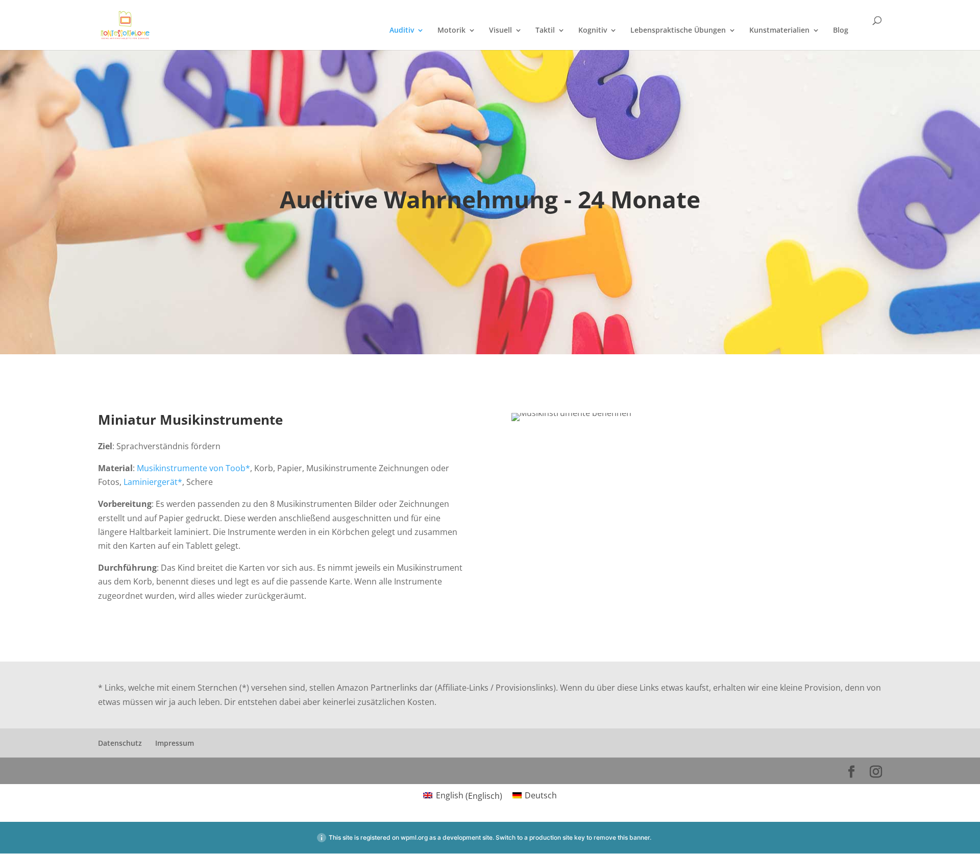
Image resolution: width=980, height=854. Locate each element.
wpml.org (414, 837)
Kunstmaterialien (779, 31)
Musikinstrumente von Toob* (193, 468)
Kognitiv (592, 31)
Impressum (174, 743)
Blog (840, 31)
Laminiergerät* (153, 481)
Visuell (500, 31)
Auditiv (401, 31)
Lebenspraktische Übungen (678, 31)
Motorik (451, 31)
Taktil (545, 31)
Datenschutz (120, 743)
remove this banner (622, 837)
